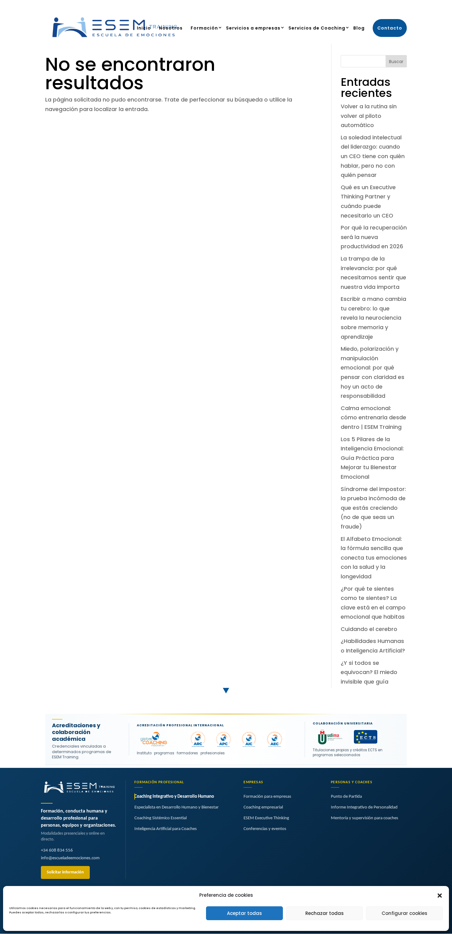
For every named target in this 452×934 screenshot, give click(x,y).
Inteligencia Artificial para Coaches (165, 829)
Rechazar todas (324, 913)
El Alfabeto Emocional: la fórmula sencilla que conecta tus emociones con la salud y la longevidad (374, 557)
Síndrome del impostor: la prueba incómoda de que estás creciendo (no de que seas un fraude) (373, 507)
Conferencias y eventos (265, 829)
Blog (359, 28)
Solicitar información (65, 872)
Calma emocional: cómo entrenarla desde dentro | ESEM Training (373, 417)
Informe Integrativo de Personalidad (364, 807)
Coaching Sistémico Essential (160, 818)
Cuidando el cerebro (369, 629)
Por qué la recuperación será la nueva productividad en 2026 (374, 237)
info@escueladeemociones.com (70, 858)
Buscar (396, 61)
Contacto (389, 28)
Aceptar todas (244, 913)
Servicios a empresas (253, 28)
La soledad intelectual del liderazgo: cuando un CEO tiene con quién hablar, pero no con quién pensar (373, 156)
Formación (204, 28)
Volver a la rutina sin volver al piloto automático (369, 115)
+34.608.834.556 (302, 6)
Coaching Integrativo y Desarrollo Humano (174, 796)
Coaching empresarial (263, 807)
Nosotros (171, 28)
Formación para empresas (267, 796)
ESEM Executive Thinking (266, 818)
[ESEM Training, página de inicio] (79, 787)
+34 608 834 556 (57, 850)
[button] (440, 895)
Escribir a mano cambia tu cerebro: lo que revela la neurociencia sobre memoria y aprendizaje (373, 317)
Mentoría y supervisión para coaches (364, 818)
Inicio (144, 28)
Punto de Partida (346, 796)
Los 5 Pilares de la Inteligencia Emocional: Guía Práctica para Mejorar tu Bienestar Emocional (372, 458)
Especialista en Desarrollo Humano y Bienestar (176, 807)
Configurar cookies (404, 913)
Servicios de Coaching (316, 28)
